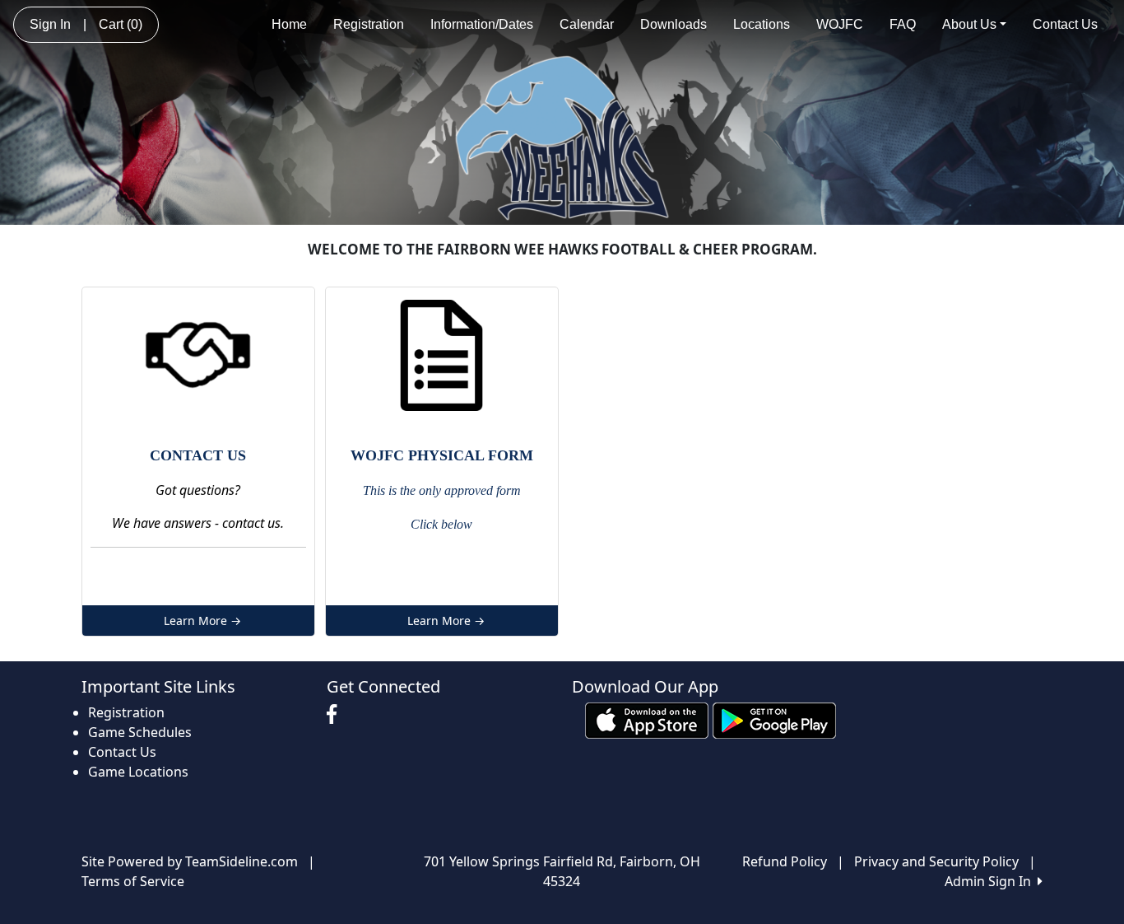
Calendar (587, 24)
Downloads (673, 24)
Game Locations (138, 772)
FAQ (902, 24)
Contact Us (1065, 24)
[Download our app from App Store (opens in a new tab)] (646, 719)
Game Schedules (140, 732)
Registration (368, 24)
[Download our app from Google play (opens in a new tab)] (774, 719)
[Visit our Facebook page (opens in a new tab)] (336, 715)
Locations (761, 24)
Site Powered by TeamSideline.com (189, 861)
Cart (120, 24)
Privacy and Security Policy (936, 861)
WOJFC (839, 24)
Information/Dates (481, 24)
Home (289, 24)
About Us (969, 24)
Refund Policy (784, 861)
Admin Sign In (991, 881)
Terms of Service (132, 881)
